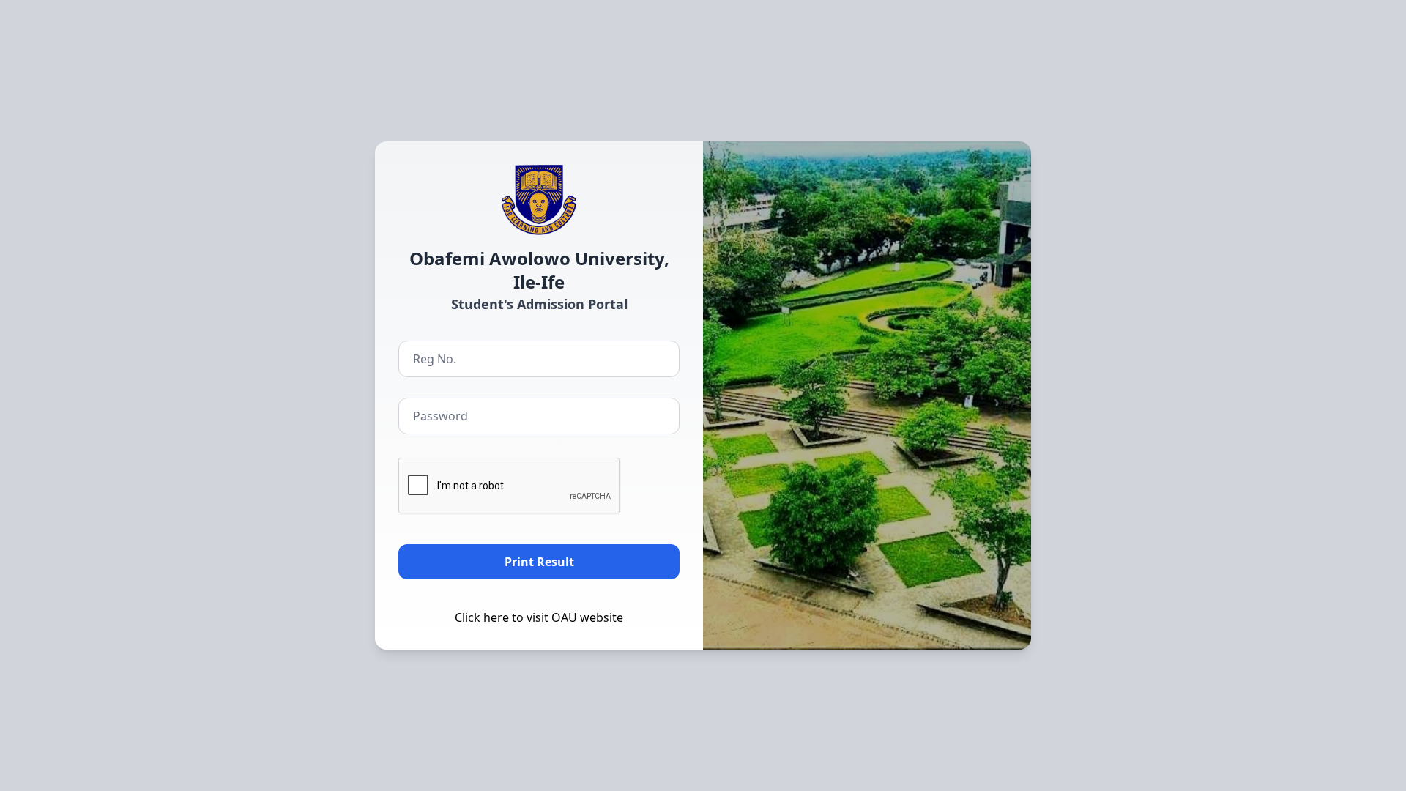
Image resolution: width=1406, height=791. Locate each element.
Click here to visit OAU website (539, 617)
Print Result (539, 562)
